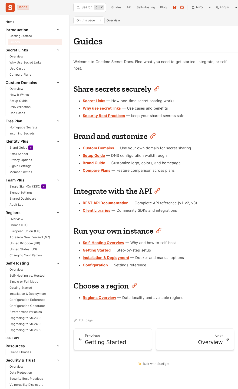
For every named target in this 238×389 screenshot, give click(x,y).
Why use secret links (102, 108)
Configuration (95, 265)
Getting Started (97, 250)
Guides (116, 7)
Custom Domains (98, 148)
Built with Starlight (156, 364)
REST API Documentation (106, 203)
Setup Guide (94, 155)
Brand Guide (94, 163)
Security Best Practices (104, 115)
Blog (163, 7)
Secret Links (94, 100)
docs (23, 7)
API (129, 7)
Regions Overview (99, 297)
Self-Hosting (146, 7)
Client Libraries (96, 210)
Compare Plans (96, 170)
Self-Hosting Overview (103, 242)
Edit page (86, 320)
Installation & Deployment (106, 257)
